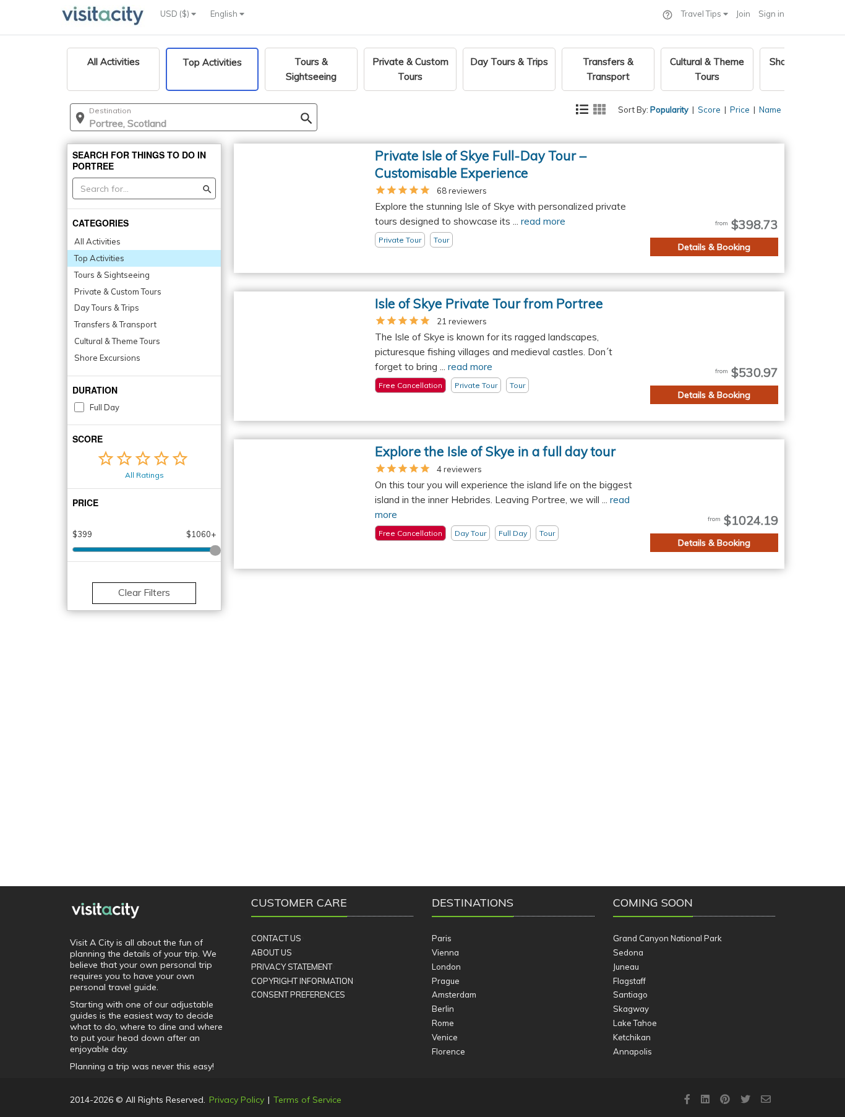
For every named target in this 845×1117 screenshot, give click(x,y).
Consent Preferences (298, 994)
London (446, 967)
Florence (448, 1051)
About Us (271, 952)
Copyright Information (302, 981)
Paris (442, 938)
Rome (443, 1023)
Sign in (771, 14)
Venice (445, 1037)
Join (743, 14)
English (224, 14)
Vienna (445, 952)
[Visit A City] (105, 911)
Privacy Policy (236, 1099)
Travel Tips (702, 14)
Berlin (443, 1009)
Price (740, 109)
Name (770, 109)
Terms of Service (307, 1099)
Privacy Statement (291, 967)
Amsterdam (454, 994)
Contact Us (276, 938)
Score (709, 109)
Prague (446, 981)
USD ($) (175, 14)
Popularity (669, 109)
